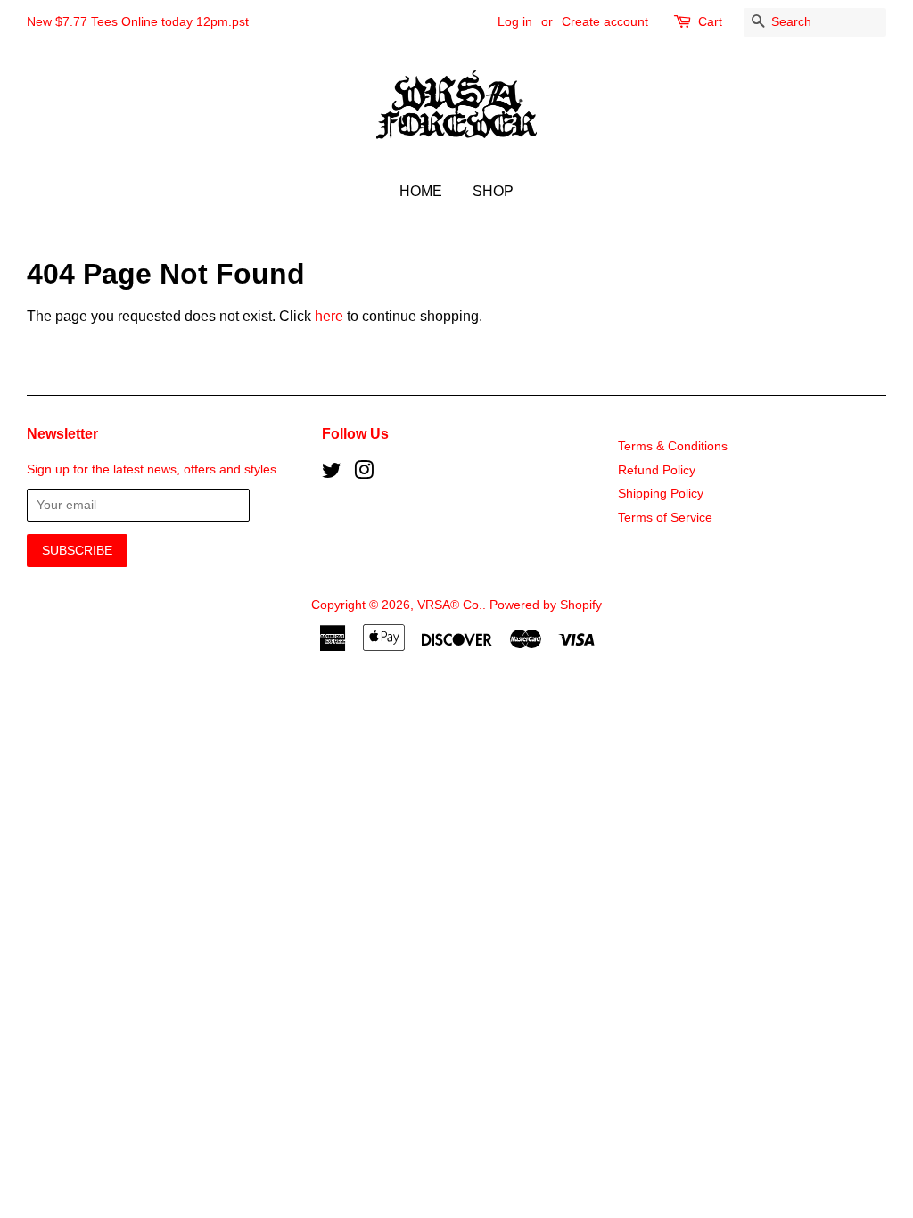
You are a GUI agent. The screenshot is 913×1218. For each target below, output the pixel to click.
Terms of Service (665, 517)
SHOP (493, 191)
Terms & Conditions (673, 446)
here (329, 316)
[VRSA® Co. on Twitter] (331, 474)
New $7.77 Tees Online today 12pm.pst (138, 21)
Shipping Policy (660, 493)
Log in (515, 21)
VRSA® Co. (449, 605)
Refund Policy (656, 470)
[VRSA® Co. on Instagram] (364, 474)
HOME (420, 191)
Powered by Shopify (545, 605)
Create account (605, 21)
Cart (710, 21)
